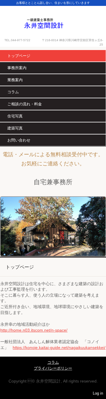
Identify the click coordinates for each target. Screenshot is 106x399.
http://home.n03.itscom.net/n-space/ (33, 330)
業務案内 (15, 80)
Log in (98, 393)
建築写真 (15, 128)
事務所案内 (16, 68)
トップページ (18, 56)
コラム (13, 92)
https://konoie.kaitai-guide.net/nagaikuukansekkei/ (59, 347)
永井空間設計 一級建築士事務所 (53, 18)
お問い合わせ (18, 140)
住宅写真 (15, 116)
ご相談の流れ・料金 (24, 104)
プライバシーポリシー (53, 368)
